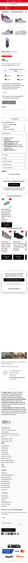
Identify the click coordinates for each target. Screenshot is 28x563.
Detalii (4, 158)
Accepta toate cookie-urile (14, 279)
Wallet (3, 500)
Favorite (3, 506)
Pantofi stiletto (5, 458)
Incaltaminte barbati (17, 12)
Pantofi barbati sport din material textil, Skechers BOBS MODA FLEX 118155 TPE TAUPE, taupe (6, 214)
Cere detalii (6, 127)
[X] (12, 533)
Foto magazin (5, 485)
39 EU (4, 109)
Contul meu (4, 498)
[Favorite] (19, 8)
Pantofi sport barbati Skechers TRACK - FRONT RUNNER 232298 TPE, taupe (6, 245)
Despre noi (4, 473)
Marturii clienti (5, 487)
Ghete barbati (5, 454)
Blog (7, 1)
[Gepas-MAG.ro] (8, 8)
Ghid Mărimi (14, 119)
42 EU (19, 109)
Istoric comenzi (5, 504)
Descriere (5, 155)
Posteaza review (14, 184)
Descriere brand (7, 161)
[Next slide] (25, 245)
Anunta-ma (9, 102)
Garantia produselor (7, 475)
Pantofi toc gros (6, 456)
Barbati (3, 466)
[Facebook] (2, 533)
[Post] (3, 171)
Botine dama (4, 448)
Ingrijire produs (7, 164)
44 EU (4, 114)
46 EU (14, 114)
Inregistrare (4, 496)
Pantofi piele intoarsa (7, 462)
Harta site (4, 489)
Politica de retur (6, 477)
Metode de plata (5, 483)
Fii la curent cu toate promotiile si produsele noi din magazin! (13, 97)
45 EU (9, 114)
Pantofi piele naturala (7, 460)
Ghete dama (4, 452)
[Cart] (26, 8)
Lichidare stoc (5, 446)
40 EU (9, 109)
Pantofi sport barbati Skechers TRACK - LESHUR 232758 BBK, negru (18, 244)
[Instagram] (5, 533)
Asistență (13, 1)
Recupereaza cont (6, 502)
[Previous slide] (3, 355)
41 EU (14, 109)
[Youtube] (15, 533)
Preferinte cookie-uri (14, 288)
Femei (2, 464)
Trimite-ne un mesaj (8, 129)
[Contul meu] (23, 8)
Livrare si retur (5, 481)
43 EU (24, 109)
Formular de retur (6, 479)
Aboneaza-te (8, 530)
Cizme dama (4, 450)
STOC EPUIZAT (14, 560)
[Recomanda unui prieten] (7, 171)
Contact (19, 1)
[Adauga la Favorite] (10, 206)
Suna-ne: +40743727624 (9, 125)
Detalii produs (7, 133)
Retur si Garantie (7, 167)
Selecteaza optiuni (7, 224)
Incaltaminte (5, 12)
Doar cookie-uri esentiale (14, 283)
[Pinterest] (9, 533)
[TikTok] (18, 533)
